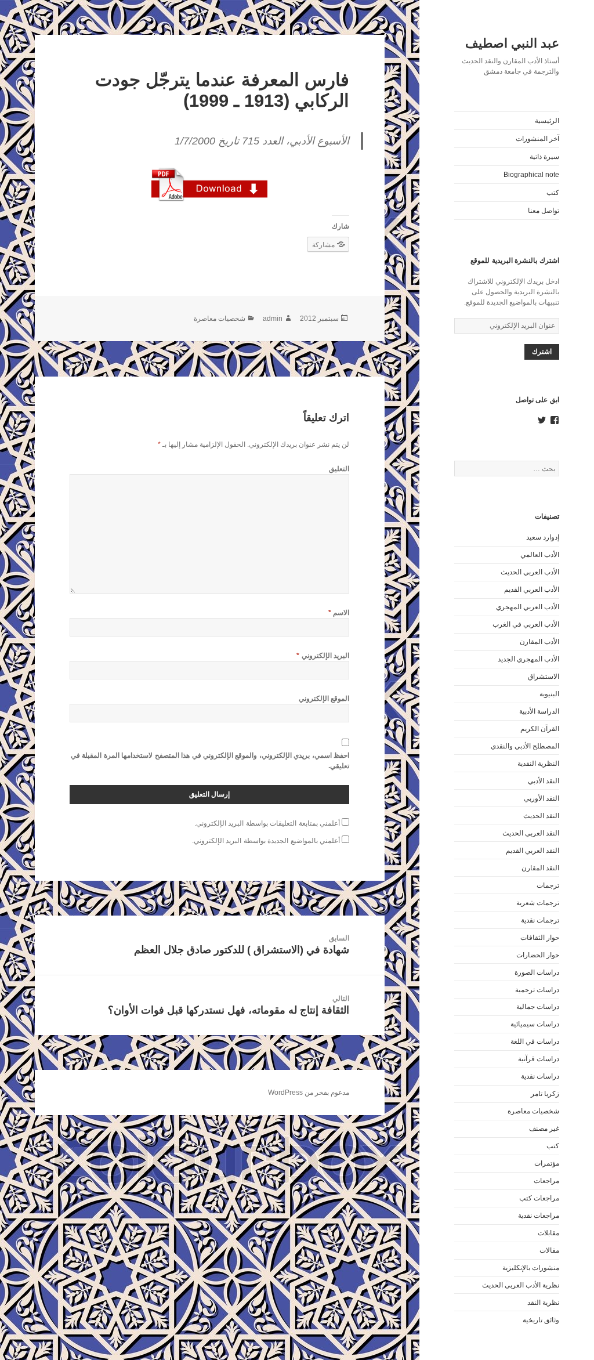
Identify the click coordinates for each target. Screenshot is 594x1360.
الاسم (338, 613)
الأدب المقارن (539, 642)
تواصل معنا (543, 211)
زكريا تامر (545, 1094)
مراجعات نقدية (538, 1215)
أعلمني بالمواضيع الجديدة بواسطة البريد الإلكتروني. (266, 841)
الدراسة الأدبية (539, 711)
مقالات (549, 1250)
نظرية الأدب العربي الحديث (520, 1285)
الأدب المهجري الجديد (528, 659)
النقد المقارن (540, 868)
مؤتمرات (546, 1163)
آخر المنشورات (537, 139)
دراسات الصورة (537, 972)
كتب (552, 193)
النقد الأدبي (543, 781)
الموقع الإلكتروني (324, 699)
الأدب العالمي (539, 555)
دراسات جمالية (537, 1007)
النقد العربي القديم (532, 851)
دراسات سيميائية (534, 1024)
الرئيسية (547, 121)
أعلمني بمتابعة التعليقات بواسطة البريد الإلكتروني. (267, 823)
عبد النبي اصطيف (512, 43)
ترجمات (548, 885)
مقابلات (548, 1233)
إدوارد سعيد (542, 537)
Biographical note (531, 175)
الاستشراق (543, 676)
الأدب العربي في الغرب (525, 624)
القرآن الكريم (539, 729)
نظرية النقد (543, 1302)
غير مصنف (544, 1128)
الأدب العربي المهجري (527, 607)
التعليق (339, 469)
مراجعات (546, 1181)
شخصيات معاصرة (533, 1111)
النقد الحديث (541, 816)
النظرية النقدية (538, 763)
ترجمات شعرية (537, 903)
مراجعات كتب (539, 1198)
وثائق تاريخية (541, 1320)
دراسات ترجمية (537, 990)
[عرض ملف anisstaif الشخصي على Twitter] (541, 420)
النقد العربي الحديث (530, 833)
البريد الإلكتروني (322, 656)
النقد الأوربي (541, 798)
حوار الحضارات (537, 955)
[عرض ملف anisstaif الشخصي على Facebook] (554, 420)
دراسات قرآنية (538, 1059)
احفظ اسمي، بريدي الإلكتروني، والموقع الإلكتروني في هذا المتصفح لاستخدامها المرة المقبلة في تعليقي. (210, 760)
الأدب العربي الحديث (530, 572)
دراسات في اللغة (534, 1041)
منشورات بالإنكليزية (530, 1268)
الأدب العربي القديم (531, 589)
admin (272, 318)
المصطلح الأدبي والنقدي (525, 746)
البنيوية (549, 694)
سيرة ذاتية (544, 157)
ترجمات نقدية (540, 920)
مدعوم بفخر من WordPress (308, 1092)
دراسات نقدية (540, 1076)
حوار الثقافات (539, 938)
